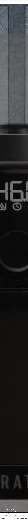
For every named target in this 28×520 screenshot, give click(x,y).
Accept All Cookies (20, 518)
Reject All (25, 518)
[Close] (27, 513)
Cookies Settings (3, 518)
